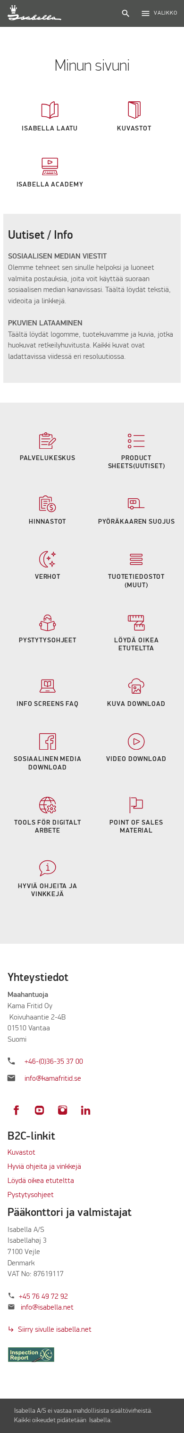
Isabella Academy (50, 184)
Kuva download (136, 704)
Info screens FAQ (48, 704)
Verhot (47, 577)
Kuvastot (21, 1153)
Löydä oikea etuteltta (41, 1181)
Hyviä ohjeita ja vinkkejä (44, 1167)
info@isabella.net (47, 1308)
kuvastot (134, 128)
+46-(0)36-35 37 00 (54, 1062)
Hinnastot (47, 521)
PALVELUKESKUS (47, 458)
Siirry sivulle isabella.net (50, 1330)
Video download (136, 759)
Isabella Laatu (50, 128)
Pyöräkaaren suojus (136, 521)
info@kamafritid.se (53, 1079)
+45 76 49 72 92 (43, 1297)
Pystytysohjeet (47, 640)
